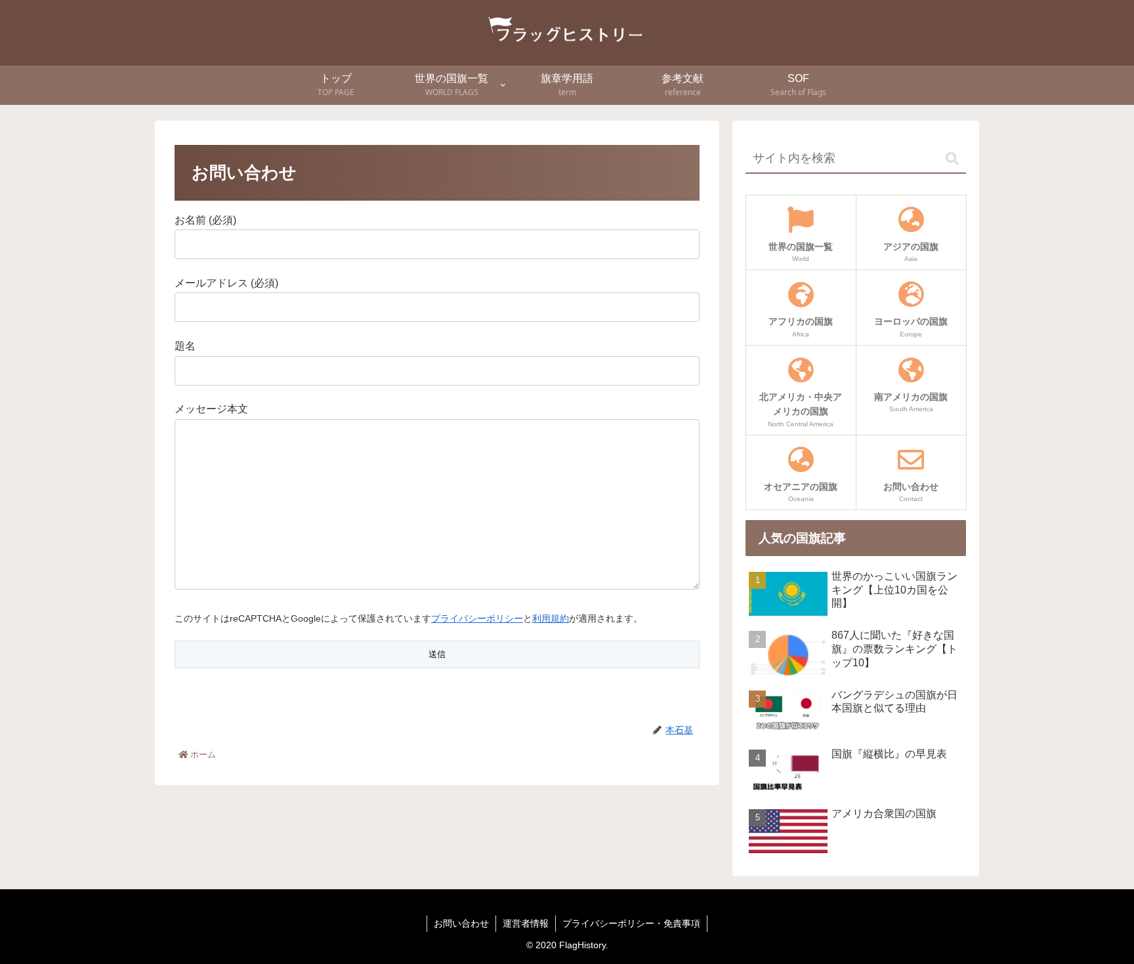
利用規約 (550, 618)
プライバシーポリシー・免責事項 (631, 923)
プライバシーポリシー (477, 618)
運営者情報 (526, 923)
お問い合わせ (461, 923)
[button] (952, 159)
